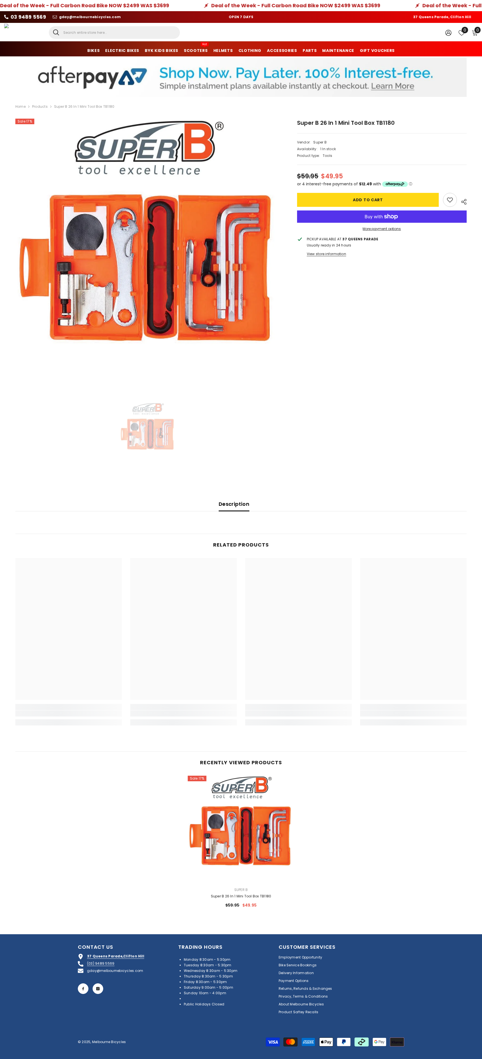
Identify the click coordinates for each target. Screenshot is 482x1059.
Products (40, 106)
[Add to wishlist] (450, 200)
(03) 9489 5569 (100, 963)
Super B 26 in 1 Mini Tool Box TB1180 (241, 896)
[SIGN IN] (448, 32)
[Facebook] (83, 988)
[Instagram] (98, 988)
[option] (147, 251)
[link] (68, 713)
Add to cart (368, 200)
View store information (326, 253)
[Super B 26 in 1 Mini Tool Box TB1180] (241, 829)
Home (20, 106)
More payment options (382, 228)
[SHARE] (462, 201)
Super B (320, 142)
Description (234, 503)
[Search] (114, 32)
